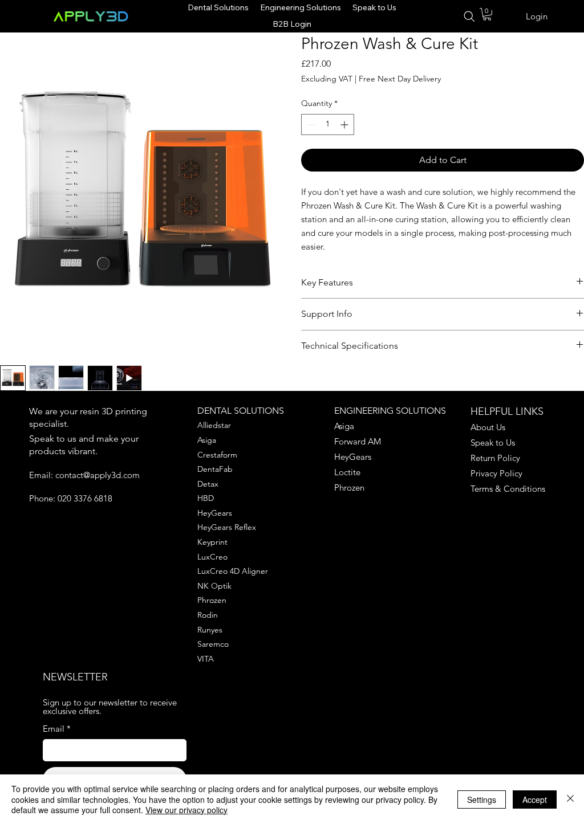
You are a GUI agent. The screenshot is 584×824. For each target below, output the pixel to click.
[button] (487, 14)
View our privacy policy (186, 809)
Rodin (207, 615)
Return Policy (495, 457)
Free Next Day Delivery (400, 79)
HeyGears (214, 513)
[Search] (469, 16)
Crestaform (217, 455)
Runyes (209, 630)
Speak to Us (493, 442)
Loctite (347, 472)
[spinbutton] (327, 124)
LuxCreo (212, 557)
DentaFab (215, 469)
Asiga (206, 440)
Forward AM (357, 441)
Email (57, 728)
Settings (481, 799)
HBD (205, 498)
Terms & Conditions (508, 488)
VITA (205, 659)
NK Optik (214, 586)
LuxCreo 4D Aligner (232, 571)
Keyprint (212, 542)
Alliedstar (214, 425)
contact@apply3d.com (97, 475)
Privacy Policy (496, 473)
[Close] (570, 799)
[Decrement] (310, 124)
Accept (534, 799)
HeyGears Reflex (226, 527)
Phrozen (211, 600)
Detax (207, 484)
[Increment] (345, 124)
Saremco (213, 644)
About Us (488, 427)
